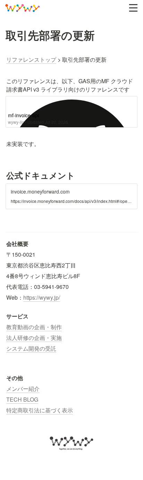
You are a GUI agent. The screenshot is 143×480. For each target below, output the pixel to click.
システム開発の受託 (31, 348)
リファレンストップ (31, 59)
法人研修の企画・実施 (34, 338)
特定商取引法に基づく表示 (39, 410)
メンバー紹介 (23, 389)
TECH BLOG (22, 399)
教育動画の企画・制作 (34, 327)
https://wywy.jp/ (41, 297)
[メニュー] (133, 8)
